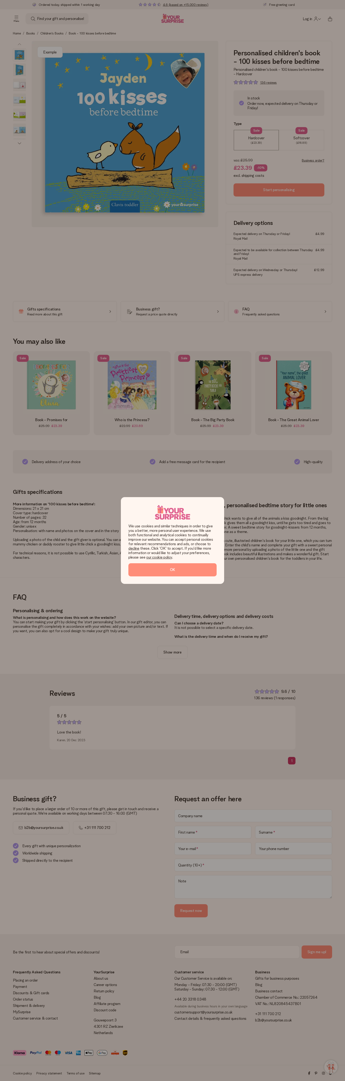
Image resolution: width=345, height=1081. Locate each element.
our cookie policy (159, 557)
